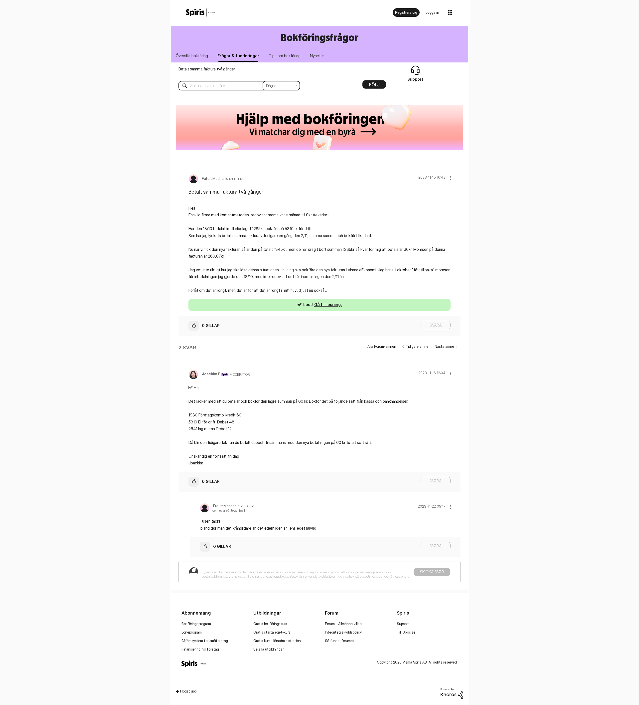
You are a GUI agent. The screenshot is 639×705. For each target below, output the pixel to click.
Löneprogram (191, 632)
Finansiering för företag (200, 649)
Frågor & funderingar (238, 55)
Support (403, 624)
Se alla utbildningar (268, 649)
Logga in (432, 12)
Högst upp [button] (188, 691)
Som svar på (228, 510)
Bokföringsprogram (196, 624)
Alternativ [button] (374, 86)
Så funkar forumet (339, 641)
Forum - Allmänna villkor (343, 624)
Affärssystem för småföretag (204, 641)
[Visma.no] (200, 12)
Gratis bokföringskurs (270, 624)
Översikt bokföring (192, 55)
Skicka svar (432, 571)
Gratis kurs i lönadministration (277, 641)
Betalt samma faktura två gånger (206, 68)
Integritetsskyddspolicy (343, 632)
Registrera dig (406, 12)
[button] (451, 178)
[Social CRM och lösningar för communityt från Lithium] (452, 693)
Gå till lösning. (328, 304)
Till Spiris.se (406, 632)
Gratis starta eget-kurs (271, 632)
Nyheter (317, 55)
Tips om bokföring (285, 55)
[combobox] (235, 85)
